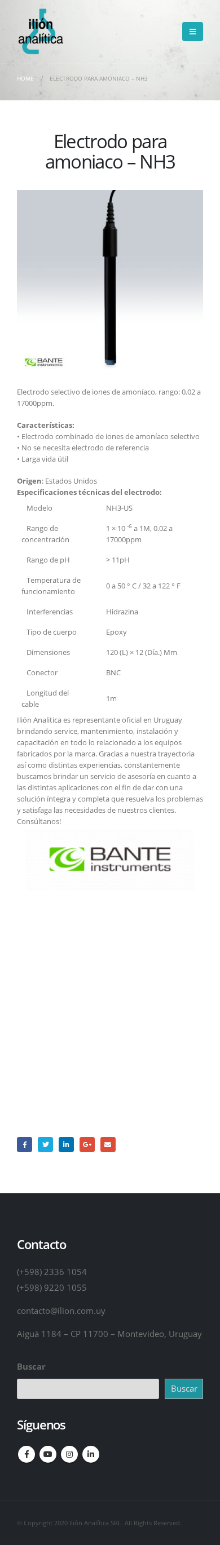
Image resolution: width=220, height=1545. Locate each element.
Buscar (31, 1366)
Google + (87, 1144)
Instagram (69, 1454)
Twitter (45, 1144)
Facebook (24, 1144)
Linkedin (90, 1454)
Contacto (110, 1055)
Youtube (47, 1454)
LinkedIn (66, 1144)
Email (108, 1144)
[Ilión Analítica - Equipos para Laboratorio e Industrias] (40, 31)
